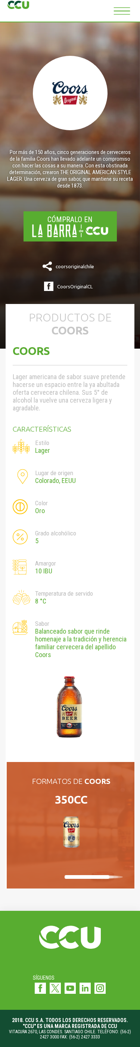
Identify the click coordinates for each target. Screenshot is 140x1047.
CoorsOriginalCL (75, 286)
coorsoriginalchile (75, 266)
